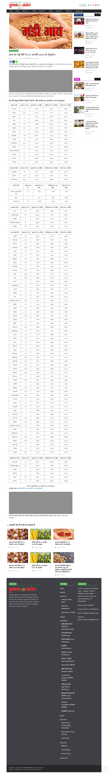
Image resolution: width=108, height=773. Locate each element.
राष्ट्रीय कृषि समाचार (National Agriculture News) (68, 626)
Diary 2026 (65, 738)
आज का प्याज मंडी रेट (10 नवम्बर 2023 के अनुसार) (17, 566)
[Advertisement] (40, 81)
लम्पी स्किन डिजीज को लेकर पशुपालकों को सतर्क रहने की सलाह (92, 109)
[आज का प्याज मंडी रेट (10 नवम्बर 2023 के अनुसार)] (17, 553)
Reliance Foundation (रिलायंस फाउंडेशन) (68, 705)
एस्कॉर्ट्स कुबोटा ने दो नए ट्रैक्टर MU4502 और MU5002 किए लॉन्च (91, 50)
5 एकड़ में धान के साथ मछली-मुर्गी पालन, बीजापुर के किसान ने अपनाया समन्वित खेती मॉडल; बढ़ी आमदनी (92, 125)
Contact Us (79, 11)
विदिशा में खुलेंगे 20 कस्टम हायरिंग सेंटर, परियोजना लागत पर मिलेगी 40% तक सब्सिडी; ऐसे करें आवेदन (92, 35)
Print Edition (66, 750)
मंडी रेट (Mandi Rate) (14, 50)
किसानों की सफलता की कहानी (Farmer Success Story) (68, 696)
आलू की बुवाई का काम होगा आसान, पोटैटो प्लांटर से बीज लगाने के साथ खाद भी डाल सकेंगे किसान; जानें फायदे (92, 65)
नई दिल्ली (29, 58)
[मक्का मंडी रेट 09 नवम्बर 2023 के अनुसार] (40, 553)
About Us (25, 11)
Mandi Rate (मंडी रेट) (68, 665)
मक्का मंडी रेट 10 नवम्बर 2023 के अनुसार (39, 543)
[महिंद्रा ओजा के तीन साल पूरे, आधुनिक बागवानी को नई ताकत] (79, 24)
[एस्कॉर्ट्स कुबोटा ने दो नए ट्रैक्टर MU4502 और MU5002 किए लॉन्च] (79, 53)
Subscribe (59, 11)
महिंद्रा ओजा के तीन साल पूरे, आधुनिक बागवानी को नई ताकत (92, 21)
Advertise (69, 11)
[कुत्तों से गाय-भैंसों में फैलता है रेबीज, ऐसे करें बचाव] (79, 99)
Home (11, 11)
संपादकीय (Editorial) (68, 711)
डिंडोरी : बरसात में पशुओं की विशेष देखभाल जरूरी (92, 84)
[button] (28, 11)
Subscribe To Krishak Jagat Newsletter (66, 725)
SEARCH (17, 11)
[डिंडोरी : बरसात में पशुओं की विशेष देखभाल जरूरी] (79, 87)
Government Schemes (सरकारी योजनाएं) (67, 678)
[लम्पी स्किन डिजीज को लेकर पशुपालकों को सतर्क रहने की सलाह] (79, 112)
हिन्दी (85, 4)
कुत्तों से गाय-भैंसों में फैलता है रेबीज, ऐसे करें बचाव (92, 96)
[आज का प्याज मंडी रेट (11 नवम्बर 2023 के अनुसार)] (17, 530)
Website (64, 746)
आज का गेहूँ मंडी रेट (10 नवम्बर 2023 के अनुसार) (63, 543)
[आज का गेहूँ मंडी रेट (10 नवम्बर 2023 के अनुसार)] (63, 530)
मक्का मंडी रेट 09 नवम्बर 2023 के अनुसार (39, 566)
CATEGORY (42, 11)
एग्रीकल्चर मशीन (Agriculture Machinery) (66, 687)
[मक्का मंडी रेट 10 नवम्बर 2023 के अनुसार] (40, 530)
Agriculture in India (68, 612)
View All (97, 15)
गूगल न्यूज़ (65, 516)
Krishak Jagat (35, 58)
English (81, 4)
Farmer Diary (66, 753)
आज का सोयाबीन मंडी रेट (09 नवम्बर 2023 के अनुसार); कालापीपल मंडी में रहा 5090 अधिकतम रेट (63, 568)
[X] (13, 61)
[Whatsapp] (16, 61)
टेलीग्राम (11, 518)
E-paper (34, 11)
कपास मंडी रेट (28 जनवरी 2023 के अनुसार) (30, 488)
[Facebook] (10, 61)
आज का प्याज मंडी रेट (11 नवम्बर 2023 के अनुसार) (17, 543)
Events (51, 11)
